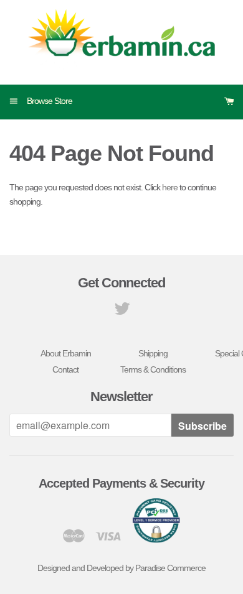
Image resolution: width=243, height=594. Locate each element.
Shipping (153, 353)
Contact (65, 369)
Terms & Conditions (153, 369)
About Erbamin (65, 353)
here (170, 187)
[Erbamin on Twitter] (122, 312)
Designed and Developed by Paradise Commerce (121, 568)
